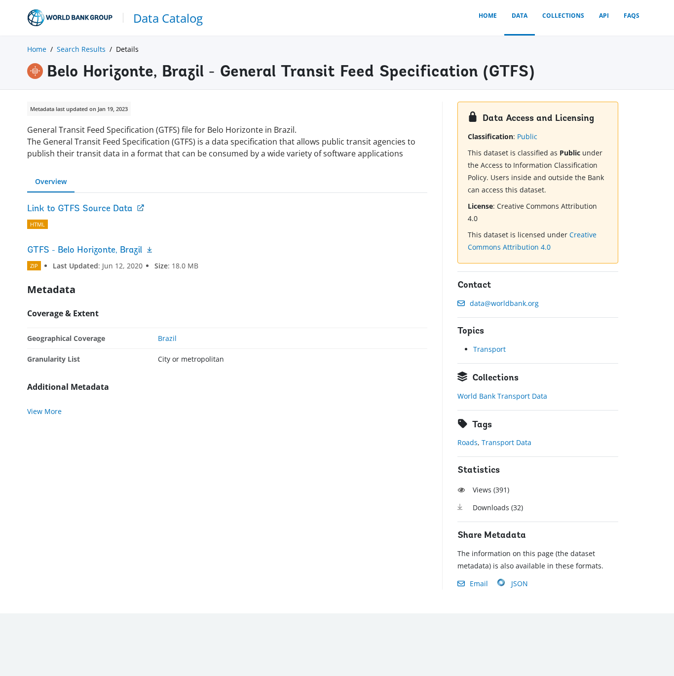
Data (519, 15)
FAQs (631, 15)
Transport (489, 349)
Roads (467, 442)
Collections (563, 15)
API (604, 15)
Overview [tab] (51, 181)
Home (488, 15)
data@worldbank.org (504, 303)
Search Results (81, 49)
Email (479, 583)
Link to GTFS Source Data (79, 209)
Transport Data (506, 442)
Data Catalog (168, 18)
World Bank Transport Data (502, 396)
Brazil (167, 338)
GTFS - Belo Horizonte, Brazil (84, 250)
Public (527, 136)
